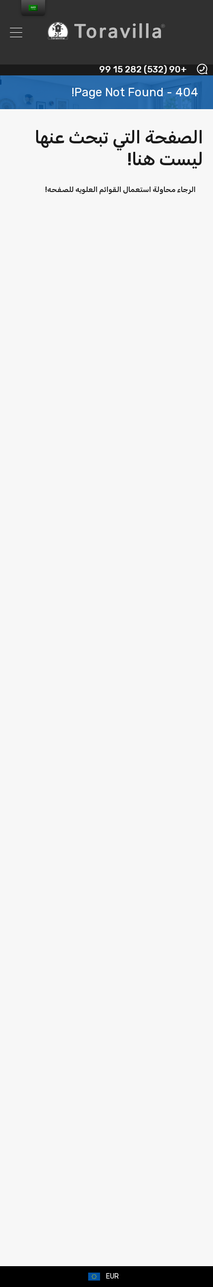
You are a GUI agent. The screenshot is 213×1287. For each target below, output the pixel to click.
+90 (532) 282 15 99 (143, 69)
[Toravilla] (106, 52)
